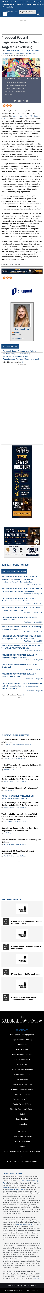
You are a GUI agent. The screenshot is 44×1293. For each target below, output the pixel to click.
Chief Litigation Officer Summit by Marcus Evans (26, 948)
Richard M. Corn (9, 758)
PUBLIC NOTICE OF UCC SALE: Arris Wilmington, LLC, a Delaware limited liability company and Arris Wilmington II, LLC (21, 685)
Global (22, 1114)
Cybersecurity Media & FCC (22, 1089)
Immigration (22, 1124)
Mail (20, 100)
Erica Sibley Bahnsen (23, 744)
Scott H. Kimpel (9, 790)
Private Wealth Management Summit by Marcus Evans (26, 922)
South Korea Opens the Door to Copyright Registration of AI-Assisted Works (19, 829)
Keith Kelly (7, 833)
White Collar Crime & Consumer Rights (22, 1161)
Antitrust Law (22, 1064)
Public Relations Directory (22, 1054)
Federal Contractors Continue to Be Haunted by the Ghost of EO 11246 (21, 766)
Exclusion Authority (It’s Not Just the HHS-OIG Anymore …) (21, 740)
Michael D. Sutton (20, 821)
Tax (22, 1156)
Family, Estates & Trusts (22, 1104)
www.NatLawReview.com (16, 1189)
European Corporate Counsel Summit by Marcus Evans (23, 998)
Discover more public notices (11, 695)
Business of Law (22, 1079)
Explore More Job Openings (11, 362)
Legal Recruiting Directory (22, 1039)
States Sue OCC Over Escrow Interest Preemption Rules (17, 852)
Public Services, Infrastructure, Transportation (22, 1151)
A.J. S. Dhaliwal (9, 844)
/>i (27, 100)
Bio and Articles (18, 338)
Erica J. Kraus (8, 821)
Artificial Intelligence (22, 1059)
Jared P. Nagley (9, 781)
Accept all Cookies (10, 12)
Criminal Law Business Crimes (15, 88)
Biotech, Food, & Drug (22, 1074)
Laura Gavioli (20, 758)
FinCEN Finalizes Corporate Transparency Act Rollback (21, 841)
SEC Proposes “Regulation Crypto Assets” (19, 788)
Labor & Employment (22, 1141)
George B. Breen (9, 744)
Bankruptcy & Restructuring (22, 1069)
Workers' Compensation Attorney (16, 354)
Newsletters (22, 1044)
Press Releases (22, 1049)
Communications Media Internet (15, 82)
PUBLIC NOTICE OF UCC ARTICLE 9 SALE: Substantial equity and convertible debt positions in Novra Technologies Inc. (19, 579)
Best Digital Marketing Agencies (22, 1035)
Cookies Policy (8, 7)
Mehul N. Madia (21, 844)
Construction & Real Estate (22, 1084)
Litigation (22, 1146)
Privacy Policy (31, 1285)
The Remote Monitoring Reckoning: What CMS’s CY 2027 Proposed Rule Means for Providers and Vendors (19, 816)
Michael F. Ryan (9, 770)
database (6, 1187)
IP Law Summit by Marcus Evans (25, 974)
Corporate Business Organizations (16, 85)
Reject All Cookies (27, 12)
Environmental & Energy (22, 1099)
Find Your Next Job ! (10, 346)
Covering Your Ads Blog (26, 53)
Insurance (22, 1131)
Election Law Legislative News (15, 91)
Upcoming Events (11, 899)
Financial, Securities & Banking (22, 1109)
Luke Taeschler (21, 781)
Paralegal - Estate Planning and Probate (19, 351)
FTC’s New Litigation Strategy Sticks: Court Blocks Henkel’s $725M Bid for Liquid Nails (20, 777)
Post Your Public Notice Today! (14, 571)
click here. (36, 1278)
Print (16, 100)
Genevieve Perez (13, 51)
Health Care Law (22, 1119)
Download (24, 100)
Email (16, 332)
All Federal (8, 95)
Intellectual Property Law (22, 1136)
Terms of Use (25, 1181)
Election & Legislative (22, 1094)
